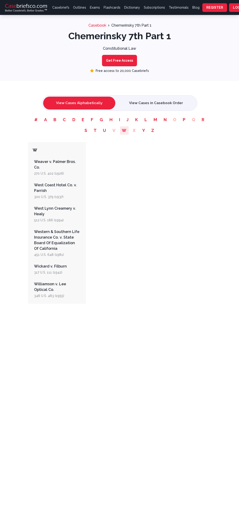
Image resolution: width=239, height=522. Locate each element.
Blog (196, 7)
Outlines (79, 7)
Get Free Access (119, 60)
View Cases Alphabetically (79, 103)
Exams (95, 7)
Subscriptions (154, 7)
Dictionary (132, 7)
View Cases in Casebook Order (156, 103)
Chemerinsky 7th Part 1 (131, 25)
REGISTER (214, 7)
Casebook (97, 25)
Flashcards (112, 7)
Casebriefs (60, 7)
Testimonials (179, 7)
